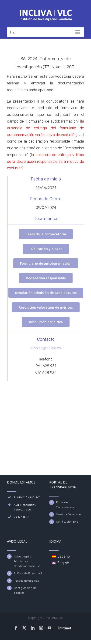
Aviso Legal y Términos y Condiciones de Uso (27, 561)
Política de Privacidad (28, 573)
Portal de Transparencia (65, 505)
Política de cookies (26, 580)
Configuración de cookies (25, 590)
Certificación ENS (67, 521)
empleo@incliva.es (46, 348)
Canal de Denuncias (68, 514)
